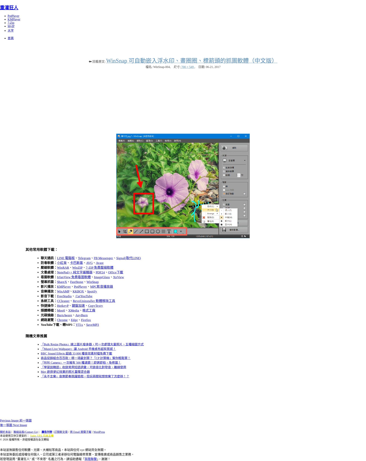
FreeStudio (64, 296)
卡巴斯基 (76, 263)
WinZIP (77, 267)
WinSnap (93, 282)
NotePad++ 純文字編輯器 (74, 272)
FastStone (76, 282)
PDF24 (100, 272)
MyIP (11, 26)
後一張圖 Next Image (13, 425)
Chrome (62, 320)
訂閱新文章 (61, 432)
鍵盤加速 (78, 306)
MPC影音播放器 (101, 286)
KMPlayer (14, 19)
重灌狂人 (9, 7)
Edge (74, 320)
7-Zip (11, 22)
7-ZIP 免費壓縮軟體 (99, 267)
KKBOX (78, 291)
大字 (11, 30)
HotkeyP (63, 306)
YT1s (79, 325)
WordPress (99, 432)
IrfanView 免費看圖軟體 (74, 277)
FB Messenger (103, 258)
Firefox (86, 320)
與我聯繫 (91, 459)
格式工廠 (88, 310)
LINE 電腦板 (66, 258)
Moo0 (61, 310)
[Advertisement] (183, 99)
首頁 (11, 38)
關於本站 (5, 432)
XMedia (73, 310)
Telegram (84, 258)
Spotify (92, 291)
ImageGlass (102, 277)
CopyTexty (95, 306)
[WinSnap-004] (183, 237)
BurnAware (64, 315)
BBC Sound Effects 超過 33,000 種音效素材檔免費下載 (76, 353)
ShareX (62, 282)
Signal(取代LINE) (128, 258)
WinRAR (63, 267)
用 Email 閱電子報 (80, 432)
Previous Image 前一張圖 (16, 420)
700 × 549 (187, 67)
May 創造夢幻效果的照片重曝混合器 (65, 371)
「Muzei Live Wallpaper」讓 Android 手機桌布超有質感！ (78, 349)
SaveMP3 (92, 325)
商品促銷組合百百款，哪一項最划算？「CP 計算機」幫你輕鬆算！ (86, 358)
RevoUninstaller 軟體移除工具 (94, 301)
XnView (118, 277)
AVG (89, 263)
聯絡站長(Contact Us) (26, 432)
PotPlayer (13, 16)
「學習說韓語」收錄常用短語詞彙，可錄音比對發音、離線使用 (83, 367)
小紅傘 (62, 263)
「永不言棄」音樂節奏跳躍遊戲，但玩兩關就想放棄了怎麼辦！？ (85, 376)
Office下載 (115, 272)
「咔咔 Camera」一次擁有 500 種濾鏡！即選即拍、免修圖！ (81, 362)
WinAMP (63, 291)
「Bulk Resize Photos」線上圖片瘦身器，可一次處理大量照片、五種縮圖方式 (92, 344)
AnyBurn (81, 315)
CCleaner (63, 301)
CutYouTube (83, 296)
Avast (100, 263)
